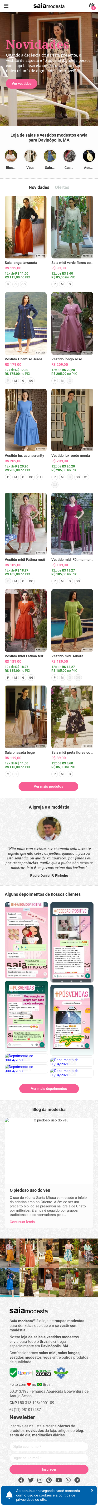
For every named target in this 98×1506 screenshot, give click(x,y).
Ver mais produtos (48, 786)
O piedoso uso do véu (30, 1190)
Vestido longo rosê (66, 359)
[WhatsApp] (68, 1480)
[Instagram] (40, 1480)
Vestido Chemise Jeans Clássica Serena (37, 359)
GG (23, 284)
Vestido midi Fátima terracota (28, 656)
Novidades (39, 187)
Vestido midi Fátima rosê (25, 560)
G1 (39, 477)
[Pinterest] (49, 1480)
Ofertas (62, 187)
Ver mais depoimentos (49, 1089)
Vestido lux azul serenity (24, 455)
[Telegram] (77, 1480)
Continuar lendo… (23, 1222)
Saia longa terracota (21, 263)
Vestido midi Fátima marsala (74, 560)
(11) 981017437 (27, 1409)
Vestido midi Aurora (67, 656)
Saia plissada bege (20, 752)
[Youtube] (58, 1480)
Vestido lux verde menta (70, 455)
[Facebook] (21, 1480)
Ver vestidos (22, 83)
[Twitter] (30, 1480)
